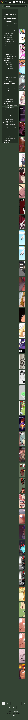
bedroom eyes (8, 33)
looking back (8, 107)
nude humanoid (9, 134)
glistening (7, 86)
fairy (6, 75)
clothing (7, 58)
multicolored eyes (9, 127)
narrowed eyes (8, 129)
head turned (8, 99)
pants (6, 142)
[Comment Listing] (14, 2)
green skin (7, 95)
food (6, 79)
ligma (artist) (8, 103)
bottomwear (8, 41)
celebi (6, 10)
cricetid (7, 60)
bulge (6, 43)
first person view (9, 77)
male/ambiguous (9, 115)
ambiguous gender (9, 23)
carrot (6, 50)
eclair (6, 12)
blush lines (7, 39)
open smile (7, 140)
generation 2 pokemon (10, 83)
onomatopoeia (8, 136)
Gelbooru (16, 711)
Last (18, 707)
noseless (7, 132)
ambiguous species (9, 27)
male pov (7, 117)
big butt (7, 35)
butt (6, 45)
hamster (7, 97)
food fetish (7, 81)
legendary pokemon (10, 14)
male (6, 112)
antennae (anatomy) (10, 30)
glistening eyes (8, 90)
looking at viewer (9, 105)
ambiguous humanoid (10, 25)
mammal (7, 119)
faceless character (9, 70)
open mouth (8, 138)
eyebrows (7, 66)
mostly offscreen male (10, 124)
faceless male (8, 73)
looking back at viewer (10, 109)
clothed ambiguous (9, 56)
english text (8, 21)
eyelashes (7, 68)
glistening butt (8, 88)
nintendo (7, 16)
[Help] (23, 2)
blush (6, 37)
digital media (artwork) (10, 18)
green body (8, 93)
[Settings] (20, 2)
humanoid (7, 101)
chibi (6, 52)
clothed (7, 54)
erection (7, 64)
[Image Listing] (10, 2)
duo (6, 62)
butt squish (7, 47)
